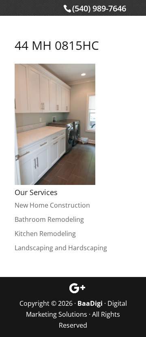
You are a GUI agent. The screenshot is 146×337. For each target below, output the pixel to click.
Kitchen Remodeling (45, 233)
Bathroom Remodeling (49, 219)
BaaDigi (90, 303)
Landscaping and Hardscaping (61, 247)
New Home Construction (52, 205)
